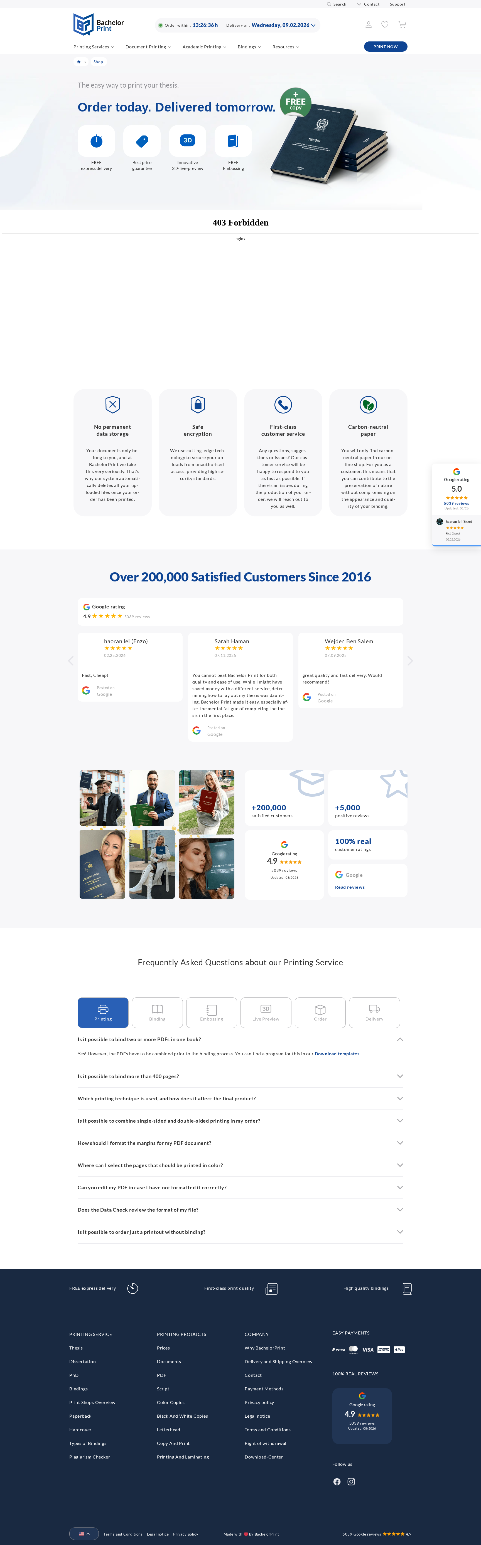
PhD (73, 1375)
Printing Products (181, 1334)
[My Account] (368, 26)
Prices (163, 1347)
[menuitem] (82, 1534)
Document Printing (146, 46)
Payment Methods (264, 1388)
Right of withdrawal (265, 1443)
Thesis (76, 1347)
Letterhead (168, 1429)
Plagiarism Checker (89, 1456)
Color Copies (171, 1402)
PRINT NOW (386, 46)
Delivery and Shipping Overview (279, 1361)
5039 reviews (137, 616)
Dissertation (82, 1361)
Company (257, 1334)
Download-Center (264, 1456)
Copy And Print (173, 1443)
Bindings (247, 46)
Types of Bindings (88, 1443)
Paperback (80, 1415)
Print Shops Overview (92, 1402)
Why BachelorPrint (265, 1347)
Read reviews (350, 887)
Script (163, 1388)
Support (398, 4)
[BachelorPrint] (98, 33)
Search (340, 4)
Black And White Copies (182, 1415)
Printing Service (90, 1334)
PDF (161, 1375)
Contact (372, 4)
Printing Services (91, 46)
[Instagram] (351, 1481)
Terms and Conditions (268, 1429)
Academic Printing (202, 46)
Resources (283, 46)
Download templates (337, 1053)
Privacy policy (259, 1402)
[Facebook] (336, 1481)
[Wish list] (384, 26)
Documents (169, 1361)
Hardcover (80, 1429)
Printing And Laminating (183, 1456)
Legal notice (257, 1415)
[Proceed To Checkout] (402, 26)
